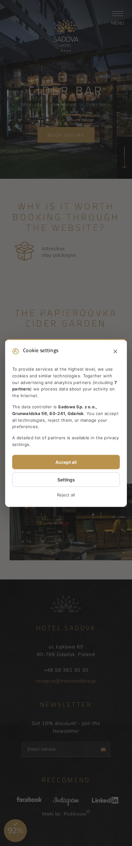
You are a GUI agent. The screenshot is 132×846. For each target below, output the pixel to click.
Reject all (66, 494)
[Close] (115, 352)
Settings (66, 479)
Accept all (66, 462)
